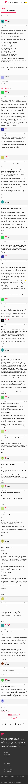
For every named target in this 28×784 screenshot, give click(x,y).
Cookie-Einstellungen (8, 771)
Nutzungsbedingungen (8, 765)
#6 (26, 241)
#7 (26, 260)
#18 (26, 629)
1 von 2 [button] (9, 714)
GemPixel (3, 778)
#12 (26, 435)
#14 (26, 490)
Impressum (6, 767)
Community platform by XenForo (10, 782)
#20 (26, 684)
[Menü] (2, 2)
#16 (26, 545)
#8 (26, 303)
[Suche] (24, 2)
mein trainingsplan (5, 88)
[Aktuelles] (21, 2)
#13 (26, 462)
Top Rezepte (6, 756)
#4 (26, 161)
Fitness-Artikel (7, 758)
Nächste (15, 714)
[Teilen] (25, 25)
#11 (26, 401)
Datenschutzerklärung (8, 769)
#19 (26, 667)
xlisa (3, 15)
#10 (26, 354)
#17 (26, 602)
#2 (26, 96)
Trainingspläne (7, 752)
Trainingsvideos (7, 754)
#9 (26, 324)
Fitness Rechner (7, 759)
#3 (26, 133)
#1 (26, 25)
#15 (26, 512)
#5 (26, 205)
